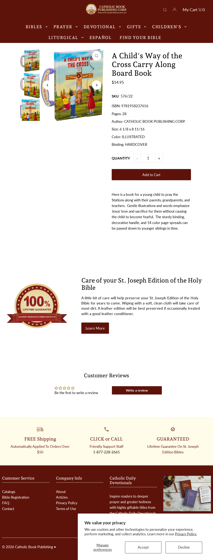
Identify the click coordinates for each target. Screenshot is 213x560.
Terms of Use (66, 508)
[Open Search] (165, 9)
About (61, 491)
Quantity (121, 158)
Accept (143, 547)
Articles (62, 497)
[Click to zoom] (96, 56)
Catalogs (8, 491)
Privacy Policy (66, 503)
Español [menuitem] (100, 37)
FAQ (5, 503)
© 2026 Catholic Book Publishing (27, 547)
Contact (8, 508)
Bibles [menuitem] (34, 26)
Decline (184, 547)
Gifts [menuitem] (134, 26)
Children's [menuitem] (166, 26)
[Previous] (47, 85)
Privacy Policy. (186, 534)
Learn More (95, 328)
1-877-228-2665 (106, 452)
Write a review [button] (137, 390)
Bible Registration (15, 497)
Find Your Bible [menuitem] (140, 37)
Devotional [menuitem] (100, 26)
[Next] (96, 85)
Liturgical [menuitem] (63, 37)
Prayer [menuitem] (62, 26)
